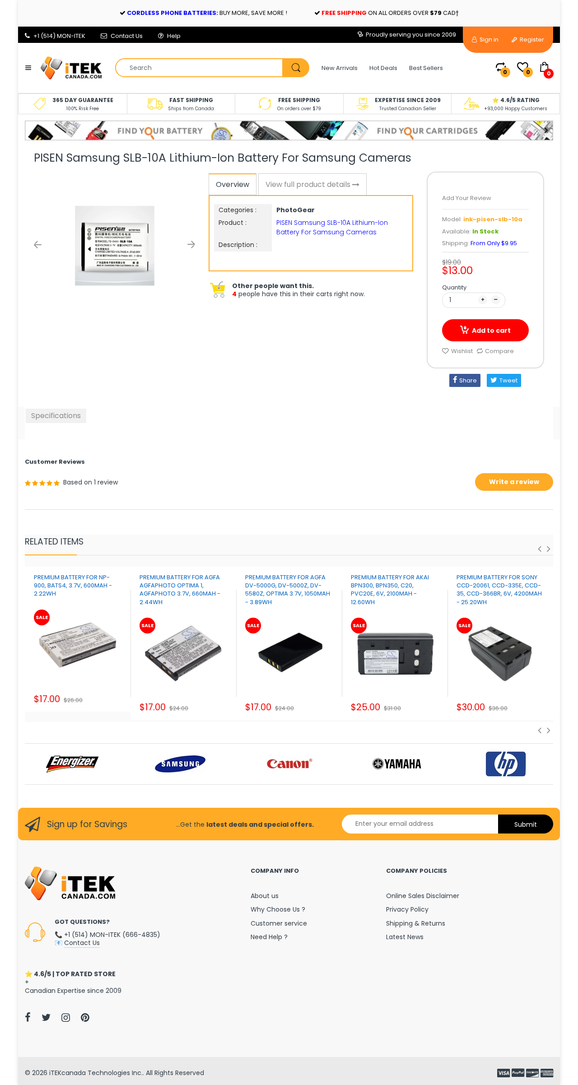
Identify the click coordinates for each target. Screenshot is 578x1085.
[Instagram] (65, 1017)
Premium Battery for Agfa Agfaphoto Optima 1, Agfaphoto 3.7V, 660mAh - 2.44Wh (180, 589)
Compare (499, 351)
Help (174, 36)
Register (531, 39)
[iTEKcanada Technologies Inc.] (71, 67)
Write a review (514, 481)
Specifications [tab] (56, 415)
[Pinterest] (85, 1017)
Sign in (488, 39)
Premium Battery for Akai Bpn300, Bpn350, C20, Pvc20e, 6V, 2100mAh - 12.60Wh (390, 589)
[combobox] (212, 67)
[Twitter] (46, 1017)
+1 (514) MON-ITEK (59, 36)
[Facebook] (28, 1017)
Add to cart (491, 330)
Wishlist (462, 351)
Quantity (454, 287)
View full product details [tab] (309, 184)
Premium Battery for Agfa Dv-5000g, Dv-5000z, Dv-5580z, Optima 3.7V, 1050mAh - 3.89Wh (287, 589)
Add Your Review (466, 198)
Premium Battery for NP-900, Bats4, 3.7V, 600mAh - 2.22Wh (73, 585)
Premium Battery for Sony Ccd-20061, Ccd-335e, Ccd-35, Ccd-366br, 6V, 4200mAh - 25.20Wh (499, 589)
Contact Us (127, 36)
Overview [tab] (232, 184)
